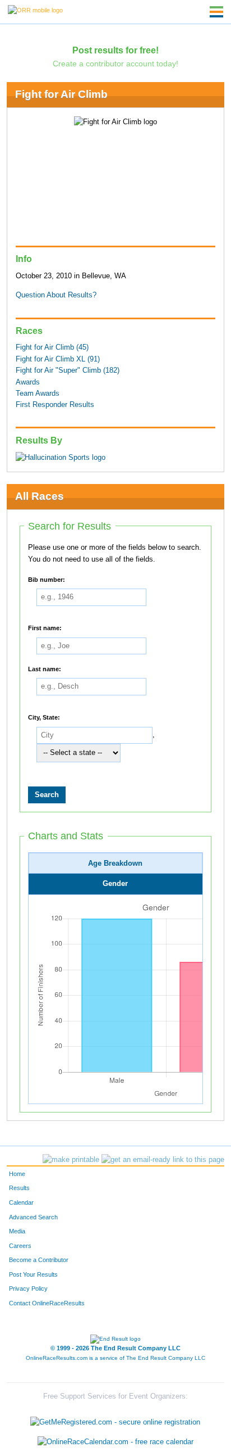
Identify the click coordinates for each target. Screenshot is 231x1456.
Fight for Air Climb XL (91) (58, 359)
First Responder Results (55, 405)
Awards (28, 382)
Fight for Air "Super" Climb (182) (67, 370)
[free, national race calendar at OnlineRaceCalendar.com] (115, 1442)
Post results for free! (115, 50)
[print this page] (71, 1160)
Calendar (21, 1202)
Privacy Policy (28, 1288)
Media (17, 1231)
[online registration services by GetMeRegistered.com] (115, 1419)
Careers (20, 1245)
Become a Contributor (38, 1259)
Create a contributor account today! (115, 63)
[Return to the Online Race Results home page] (35, 9)
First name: (45, 628)
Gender (115, 884)
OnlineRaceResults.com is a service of (115, 1358)
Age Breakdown (115, 863)
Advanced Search (33, 1217)
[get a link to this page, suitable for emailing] (162, 1160)
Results (19, 1187)
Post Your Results (33, 1274)
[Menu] (216, 12)
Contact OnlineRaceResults (47, 1303)
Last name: (44, 668)
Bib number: (46, 579)
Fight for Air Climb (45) (52, 347)
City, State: (44, 717)
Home (17, 1173)
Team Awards (37, 393)
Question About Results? (56, 295)
